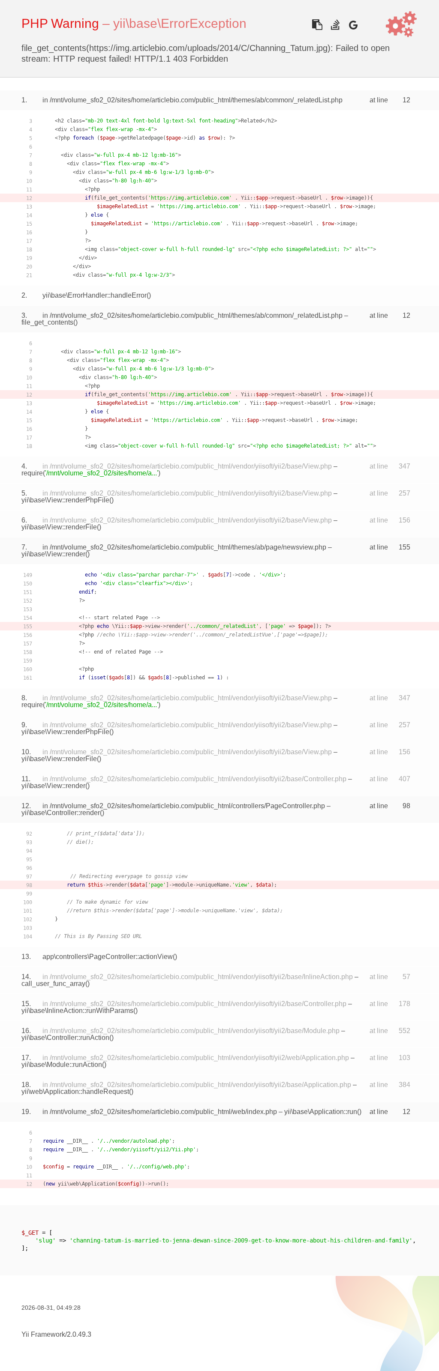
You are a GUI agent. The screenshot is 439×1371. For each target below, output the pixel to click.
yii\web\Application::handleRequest (75, 1091)
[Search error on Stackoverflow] (335, 24)
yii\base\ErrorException (180, 23)
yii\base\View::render (53, 554)
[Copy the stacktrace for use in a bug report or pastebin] (317, 24)
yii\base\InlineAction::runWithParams (77, 1010)
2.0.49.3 (79, 1334)
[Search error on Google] (353, 24)
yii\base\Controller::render (60, 812)
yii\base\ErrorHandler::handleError (94, 295)
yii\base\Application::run (320, 1111)
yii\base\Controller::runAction (65, 1037)
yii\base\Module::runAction (61, 1064)
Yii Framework (43, 1334)
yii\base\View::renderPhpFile (65, 500)
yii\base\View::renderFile (59, 527)
